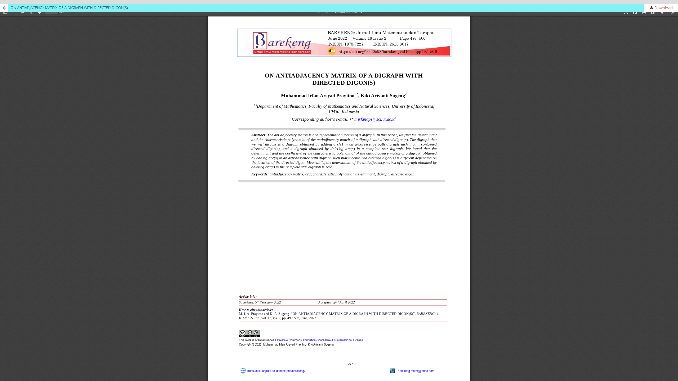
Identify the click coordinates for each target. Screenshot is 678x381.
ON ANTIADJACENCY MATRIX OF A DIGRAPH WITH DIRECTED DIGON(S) (69, 7)
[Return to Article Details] (4, 8)
